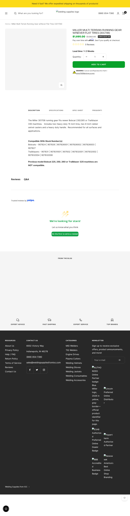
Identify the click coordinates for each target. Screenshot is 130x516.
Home (7, 24)
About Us (9, 346)
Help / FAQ (10, 354)
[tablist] (65, 179)
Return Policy (11, 358)
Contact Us (10, 371)
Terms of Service (13, 363)
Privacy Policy (12, 350)
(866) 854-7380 (34, 357)
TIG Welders (71, 350)
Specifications (56, 110)
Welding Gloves (73, 367)
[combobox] (37, 13)
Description (34, 110)
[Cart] (123, 13)
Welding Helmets (74, 363)
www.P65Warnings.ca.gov (85, 73)
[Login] (118, 13)
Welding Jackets (74, 371)
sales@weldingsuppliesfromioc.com (43, 362)
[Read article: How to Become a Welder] (65, 267)
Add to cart (98, 64)
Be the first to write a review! (65, 234)
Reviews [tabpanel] (15, 179)
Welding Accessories (76, 380)
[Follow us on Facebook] (29, 369)
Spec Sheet (77, 110)
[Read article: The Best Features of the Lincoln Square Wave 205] (23, 268)
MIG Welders (72, 346)
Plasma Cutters (73, 358)
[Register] (119, 360)
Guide (49, 273)
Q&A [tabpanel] (26, 179)
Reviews (9, 367)
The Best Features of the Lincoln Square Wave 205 (21, 284)
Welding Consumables (76, 376)
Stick (7, 276)
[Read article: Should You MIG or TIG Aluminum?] (107, 267)
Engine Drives (72, 354)
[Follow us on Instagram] (43, 369)
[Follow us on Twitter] (36, 369)
